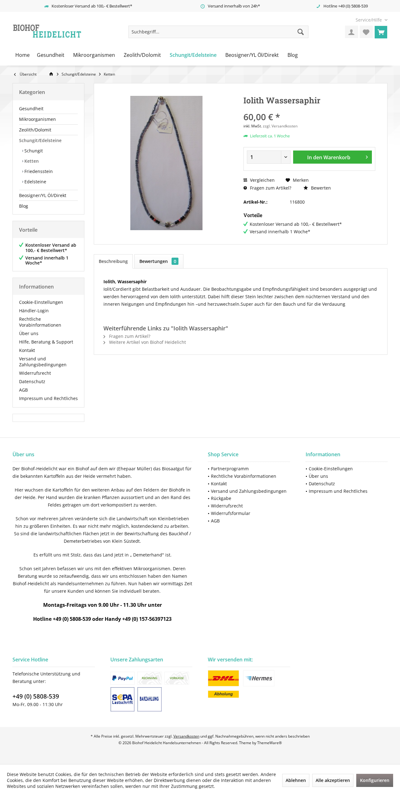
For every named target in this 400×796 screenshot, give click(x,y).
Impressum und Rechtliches (48, 398)
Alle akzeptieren (333, 780)
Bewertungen (157, 261)
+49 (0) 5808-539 (35, 696)
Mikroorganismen (37, 119)
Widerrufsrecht (35, 373)
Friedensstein (38, 171)
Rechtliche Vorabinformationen (40, 322)
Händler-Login (34, 311)
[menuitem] (369, 20)
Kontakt (27, 350)
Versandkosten (186, 736)
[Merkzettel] (366, 32)
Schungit (33, 151)
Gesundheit (31, 108)
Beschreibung (113, 261)
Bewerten (320, 188)
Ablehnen (296, 780)
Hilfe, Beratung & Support (46, 342)
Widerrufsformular (230, 513)
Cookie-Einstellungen (41, 302)
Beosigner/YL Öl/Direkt (42, 195)
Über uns (28, 333)
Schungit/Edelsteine (40, 140)
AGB (23, 390)
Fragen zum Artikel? (270, 188)
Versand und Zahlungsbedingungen (43, 362)
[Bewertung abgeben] (309, 108)
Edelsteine (34, 182)
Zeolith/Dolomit (35, 130)
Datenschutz (32, 381)
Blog (23, 206)
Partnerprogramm (230, 469)
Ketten (31, 161)
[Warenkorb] (381, 32)
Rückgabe (221, 498)
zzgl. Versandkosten (280, 126)
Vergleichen (262, 180)
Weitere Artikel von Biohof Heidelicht (147, 342)
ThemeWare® (269, 742)
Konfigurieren (374, 780)
